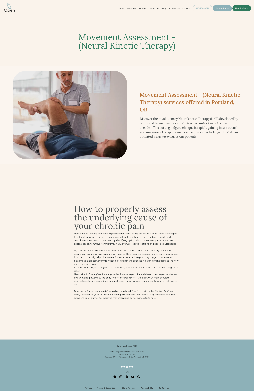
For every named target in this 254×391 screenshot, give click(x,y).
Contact (186, 8)
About (122, 8)
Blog (163, 8)
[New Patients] (241, 11)
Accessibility (147, 388)
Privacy (88, 388)
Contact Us (163, 388)
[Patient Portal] (222, 11)
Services (142, 8)
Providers (131, 8)
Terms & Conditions (107, 388)
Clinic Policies (128, 388)
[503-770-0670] (202, 11)
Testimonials (174, 8)
